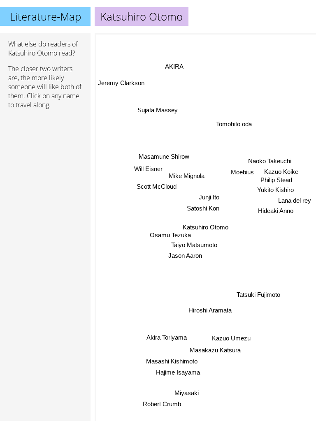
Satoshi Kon (203, 208)
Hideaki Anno (275, 210)
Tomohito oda (234, 124)
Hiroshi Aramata (210, 310)
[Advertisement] (45, 159)
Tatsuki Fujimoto (258, 294)
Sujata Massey (157, 110)
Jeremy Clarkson (121, 82)
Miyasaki (187, 392)
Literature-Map (45, 16)
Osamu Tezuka (170, 234)
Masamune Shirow (164, 156)
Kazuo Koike (282, 171)
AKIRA (173, 66)
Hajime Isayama (178, 372)
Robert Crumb (161, 403)
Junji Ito (208, 197)
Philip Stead (274, 179)
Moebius (241, 172)
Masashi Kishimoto (172, 361)
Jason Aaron (185, 255)
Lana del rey (294, 200)
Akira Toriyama (166, 337)
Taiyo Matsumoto (194, 244)
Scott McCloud (157, 186)
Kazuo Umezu (231, 338)
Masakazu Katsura (215, 350)
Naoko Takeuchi (270, 161)
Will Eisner (148, 167)
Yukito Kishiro (275, 189)
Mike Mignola (187, 174)
